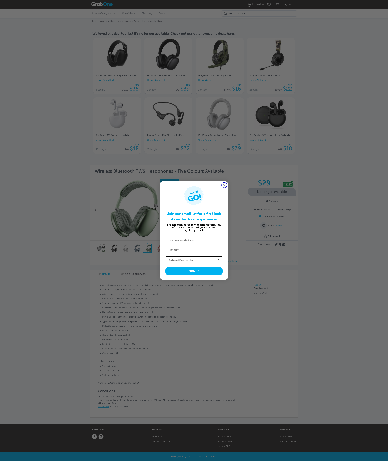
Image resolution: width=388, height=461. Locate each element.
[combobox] (193, 260)
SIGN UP (194, 271)
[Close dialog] (224, 185)
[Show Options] (219, 260)
